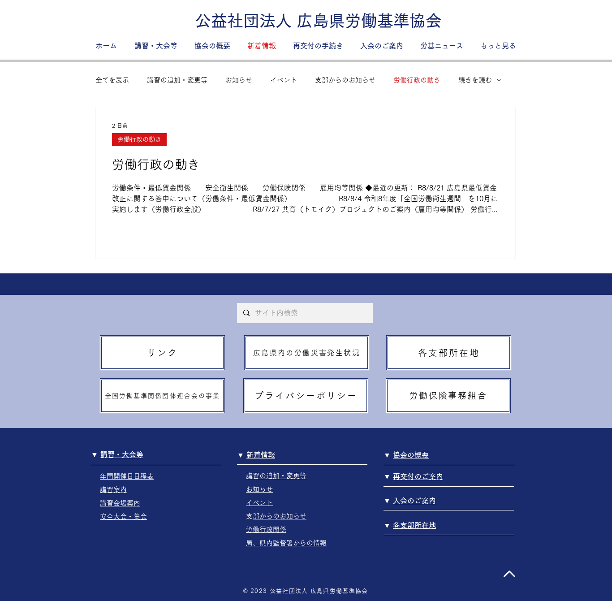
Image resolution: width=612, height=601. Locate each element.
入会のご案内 (414, 500)
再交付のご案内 (418, 476)
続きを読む (475, 80)
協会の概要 (411, 454)
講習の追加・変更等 (177, 80)
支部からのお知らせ (345, 80)
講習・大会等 (121, 454)
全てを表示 (112, 80)
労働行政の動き (416, 80)
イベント (283, 80)
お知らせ (238, 80)
